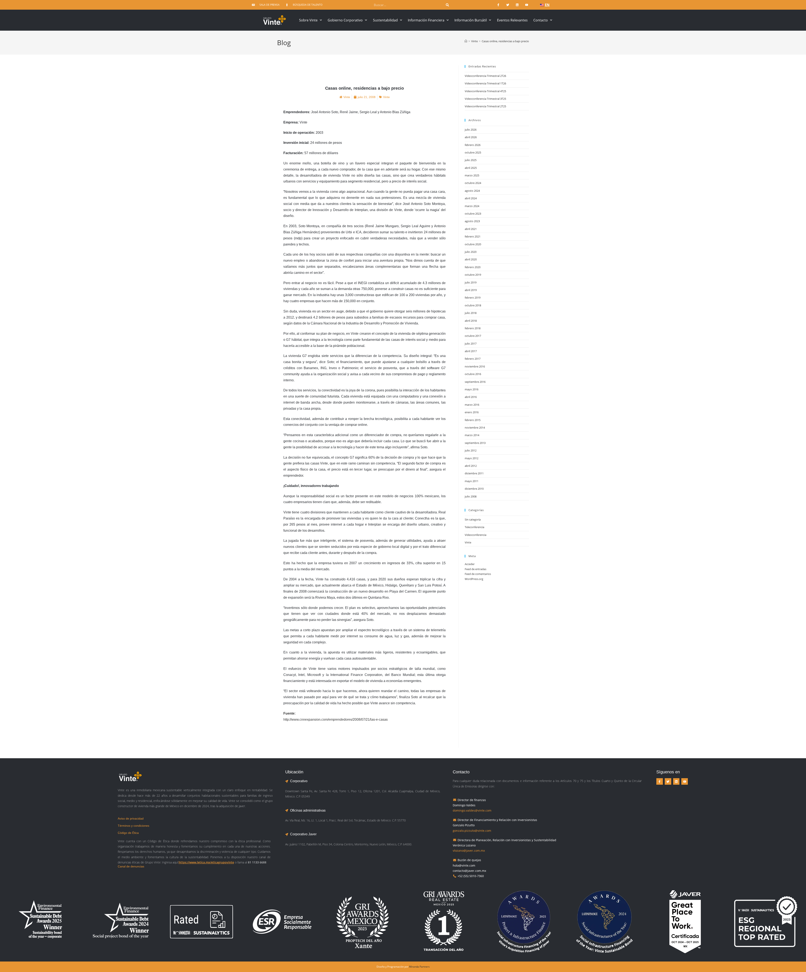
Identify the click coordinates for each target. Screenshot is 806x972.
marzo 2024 (472, 206)
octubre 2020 (473, 244)
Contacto (540, 20)
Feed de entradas (475, 569)
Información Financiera (426, 20)
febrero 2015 (472, 420)
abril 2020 (471, 259)
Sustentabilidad (385, 20)
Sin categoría (473, 519)
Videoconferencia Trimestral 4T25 (485, 91)
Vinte (468, 542)
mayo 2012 (471, 458)
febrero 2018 (472, 328)
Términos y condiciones (133, 825)
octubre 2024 (473, 183)
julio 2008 (470, 496)
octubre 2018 (473, 305)
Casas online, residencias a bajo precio (505, 41)
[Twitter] (508, 5)
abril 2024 (471, 198)
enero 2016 (472, 412)
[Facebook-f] (498, 5)
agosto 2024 (472, 191)
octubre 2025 (473, 152)
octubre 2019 (473, 275)
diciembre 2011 (474, 473)
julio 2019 (470, 282)
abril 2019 (471, 290)
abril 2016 (471, 397)
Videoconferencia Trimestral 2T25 (485, 106)
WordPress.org (474, 579)
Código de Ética (128, 832)
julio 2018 (470, 313)
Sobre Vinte (308, 20)
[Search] (447, 5)
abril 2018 (471, 321)
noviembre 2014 (475, 427)
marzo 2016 (472, 405)
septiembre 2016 (475, 382)
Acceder (470, 564)
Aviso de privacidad (131, 818)
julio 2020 (470, 252)
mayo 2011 (471, 481)
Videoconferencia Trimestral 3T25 (485, 99)
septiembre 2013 (475, 443)
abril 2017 (471, 351)
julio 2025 (470, 160)
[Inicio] (465, 41)
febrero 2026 (472, 145)
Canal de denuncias (131, 866)
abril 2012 (471, 466)
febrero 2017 (472, 359)
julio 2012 (470, 450)
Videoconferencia (475, 535)
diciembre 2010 (474, 489)
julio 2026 (470, 129)
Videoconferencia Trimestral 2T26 (485, 76)
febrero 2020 (472, 267)
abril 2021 (471, 229)
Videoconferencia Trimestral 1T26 (485, 83)
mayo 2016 (471, 389)
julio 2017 (470, 343)
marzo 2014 (472, 435)
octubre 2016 (473, 374)
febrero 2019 (472, 297)
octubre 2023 (473, 213)
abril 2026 (471, 137)
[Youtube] (526, 5)
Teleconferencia (474, 527)
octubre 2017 (473, 336)
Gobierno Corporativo (345, 20)
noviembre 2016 (475, 366)
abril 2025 (471, 168)
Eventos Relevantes (512, 20)
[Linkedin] (517, 5)
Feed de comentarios (478, 574)
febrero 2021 (472, 236)
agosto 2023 (472, 221)
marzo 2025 (472, 175)
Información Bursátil (470, 20)
